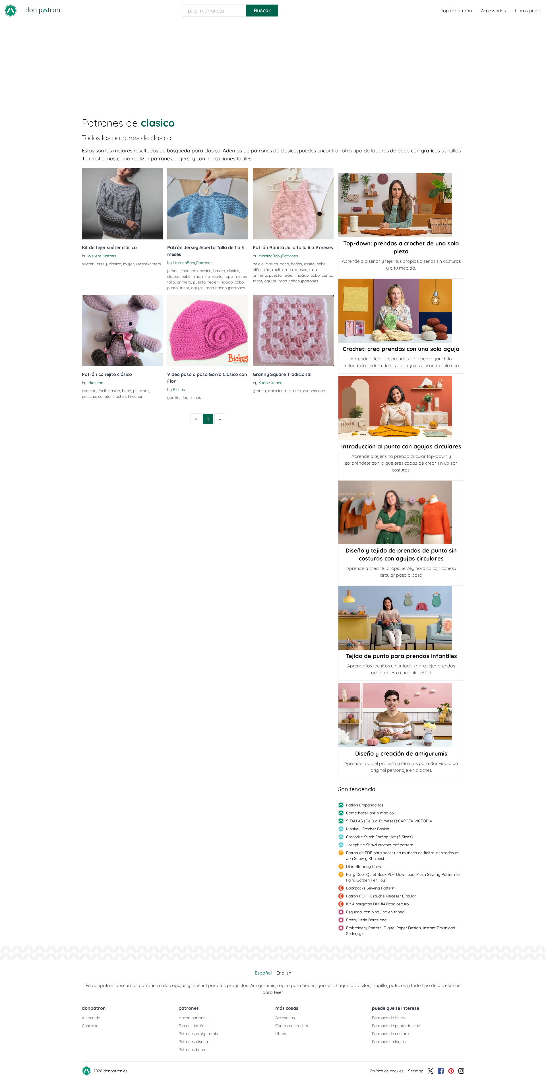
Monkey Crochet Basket (368, 828)
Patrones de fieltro (389, 1017)
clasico (115, 263)
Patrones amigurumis (198, 1033)
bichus (195, 397)
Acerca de (91, 1017)
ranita (309, 263)
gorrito (173, 397)
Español (263, 973)
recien (213, 282)
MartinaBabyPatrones (192, 262)
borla (284, 263)
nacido (227, 282)
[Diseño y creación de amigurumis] (401, 715)
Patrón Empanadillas (364, 805)
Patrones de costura (390, 1033)
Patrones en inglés (389, 1041)
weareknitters (148, 263)
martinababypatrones (225, 287)
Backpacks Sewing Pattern (370, 888)
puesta (199, 282)
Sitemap (415, 1070)
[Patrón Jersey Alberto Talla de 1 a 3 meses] (207, 203)
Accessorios (493, 10)
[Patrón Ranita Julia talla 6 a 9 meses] (293, 203)
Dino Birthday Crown (365, 866)
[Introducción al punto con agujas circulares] (401, 408)
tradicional (277, 390)
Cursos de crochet (291, 1025)
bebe (186, 276)
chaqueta (189, 270)
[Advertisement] (273, 64)
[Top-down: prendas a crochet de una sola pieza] (401, 205)
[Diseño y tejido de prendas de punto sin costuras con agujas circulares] (401, 512)
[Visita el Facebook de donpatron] (441, 1071)
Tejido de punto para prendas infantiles (401, 655)
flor (184, 397)
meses (241, 276)
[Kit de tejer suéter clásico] (122, 203)
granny (259, 390)
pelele (258, 263)
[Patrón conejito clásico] (122, 330)
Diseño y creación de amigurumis (401, 753)
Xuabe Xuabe (270, 382)
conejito (89, 390)
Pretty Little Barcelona (366, 919)
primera (184, 282)
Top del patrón (456, 10)
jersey (101, 263)
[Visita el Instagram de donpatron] (461, 1071)
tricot (184, 287)
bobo (239, 282)
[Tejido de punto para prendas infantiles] (401, 618)
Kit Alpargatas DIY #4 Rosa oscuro (377, 904)
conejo (104, 396)
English (283, 973)
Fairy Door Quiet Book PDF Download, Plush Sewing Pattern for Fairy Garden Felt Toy (403, 877)
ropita (217, 276)
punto (172, 287)
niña (196, 276)
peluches (141, 390)
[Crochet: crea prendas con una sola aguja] (401, 311)
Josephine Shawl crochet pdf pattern (379, 844)
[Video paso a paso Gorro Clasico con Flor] (207, 330)
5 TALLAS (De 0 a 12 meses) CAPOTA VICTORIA (389, 821)
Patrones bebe (192, 1049)
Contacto (90, 1025)
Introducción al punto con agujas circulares (401, 446)
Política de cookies (387, 1070)
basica (205, 270)
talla (171, 282)
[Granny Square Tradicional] (293, 330)
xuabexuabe (314, 390)
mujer (128, 263)
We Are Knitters (102, 255)
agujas (197, 287)
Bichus (179, 389)
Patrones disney (193, 1041)
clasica (173, 276)
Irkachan (95, 382)
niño (206, 276)
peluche (89, 396)
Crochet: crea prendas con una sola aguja (401, 348)
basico (219, 270)
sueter (88, 263)
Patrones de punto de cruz (396, 1025)
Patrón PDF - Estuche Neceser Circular (381, 896)
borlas (296, 263)
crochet (119, 396)
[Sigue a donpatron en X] (430, 1071)
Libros (280, 1033)
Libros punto (528, 10)
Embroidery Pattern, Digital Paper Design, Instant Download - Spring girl (402, 930)
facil (102, 390)
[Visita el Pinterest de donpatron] (451, 1071)
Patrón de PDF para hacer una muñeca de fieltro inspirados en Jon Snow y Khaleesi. (403, 855)
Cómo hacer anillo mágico (370, 813)
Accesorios (285, 1017)
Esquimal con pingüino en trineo (375, 912)
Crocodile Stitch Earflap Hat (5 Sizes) (379, 836)
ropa (228, 276)
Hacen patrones (193, 1017)
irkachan (135, 396)
